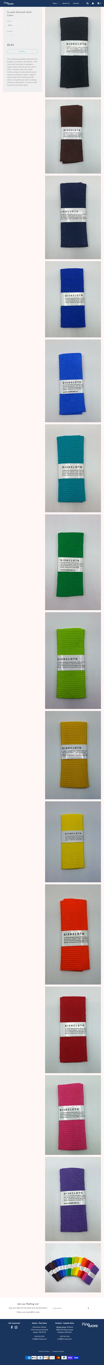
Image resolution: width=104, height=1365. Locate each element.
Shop (55, 3)
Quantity (10, 31)
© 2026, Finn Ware (44, 1351)
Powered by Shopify (58, 1351)
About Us (66, 3)
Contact (76, 3)
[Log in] (93, 3)
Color (9, 21)
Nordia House (61, 1327)
